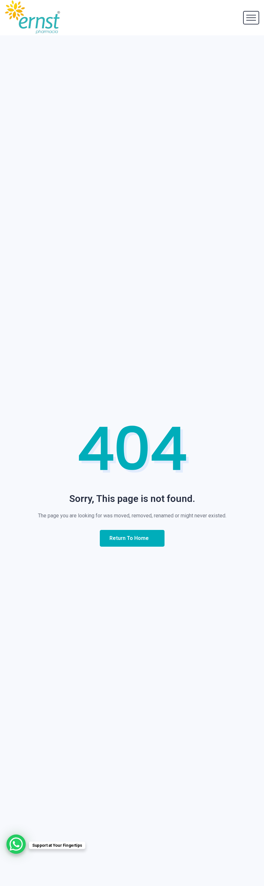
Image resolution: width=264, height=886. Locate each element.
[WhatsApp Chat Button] (16, 844)
